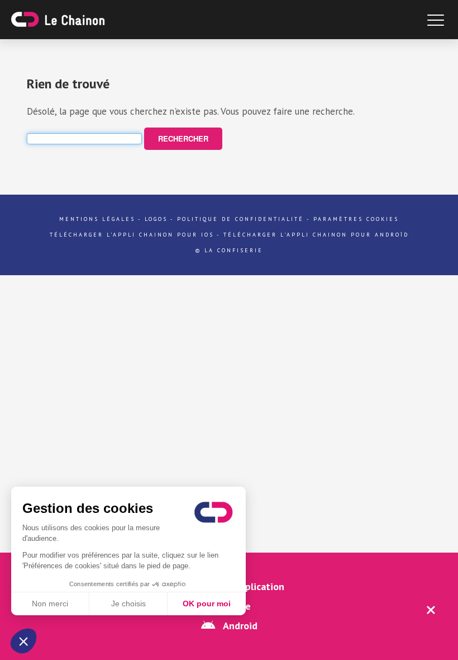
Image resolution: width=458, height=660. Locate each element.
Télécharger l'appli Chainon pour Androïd (316, 234)
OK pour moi (207, 603)
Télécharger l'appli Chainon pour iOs (132, 234)
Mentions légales (97, 219)
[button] (23, 641)
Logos (156, 219)
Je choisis (128, 603)
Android (239, 625)
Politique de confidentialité (240, 219)
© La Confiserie (229, 250)
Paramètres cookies (356, 219)
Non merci (50, 603)
